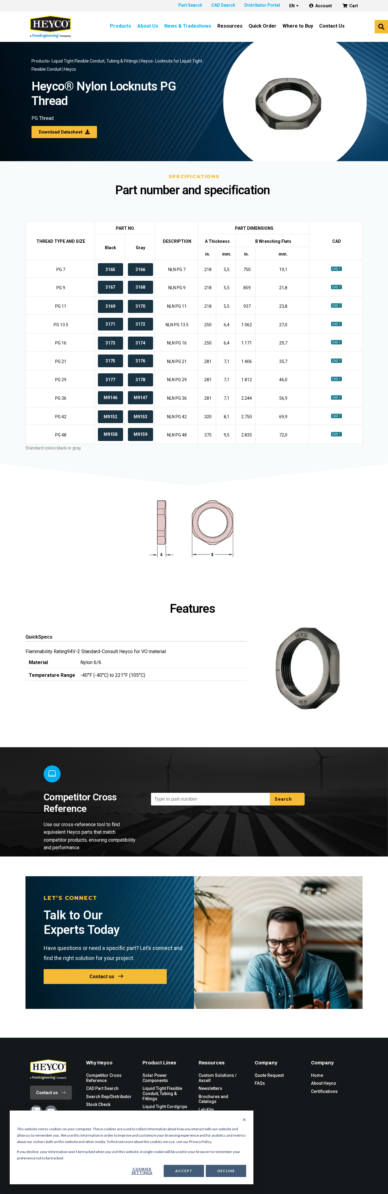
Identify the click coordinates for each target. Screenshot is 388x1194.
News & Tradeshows (187, 26)
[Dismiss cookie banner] (244, 1120)
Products (120, 26)
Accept (183, 1171)
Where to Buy (298, 26)
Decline (226, 1171)
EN (292, 5)
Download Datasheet (61, 132)
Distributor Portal (262, 5)
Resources (229, 26)
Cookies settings (142, 1171)
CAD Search (223, 5)
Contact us (101, 976)
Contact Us (332, 26)
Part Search (190, 5)
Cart (353, 5)
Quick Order (262, 26)
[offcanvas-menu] (381, 26)
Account (323, 5)
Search (284, 799)
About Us (147, 26)
